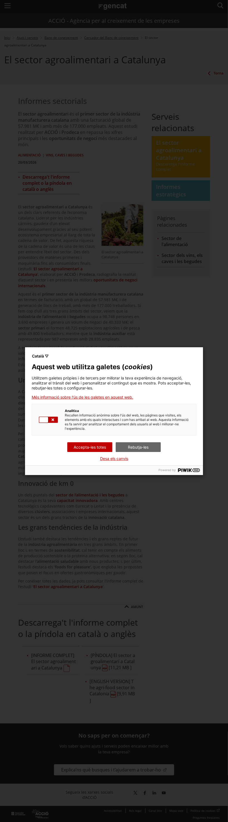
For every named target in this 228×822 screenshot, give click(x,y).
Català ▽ (40, 356)
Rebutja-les (138, 447)
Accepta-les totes (90, 447)
